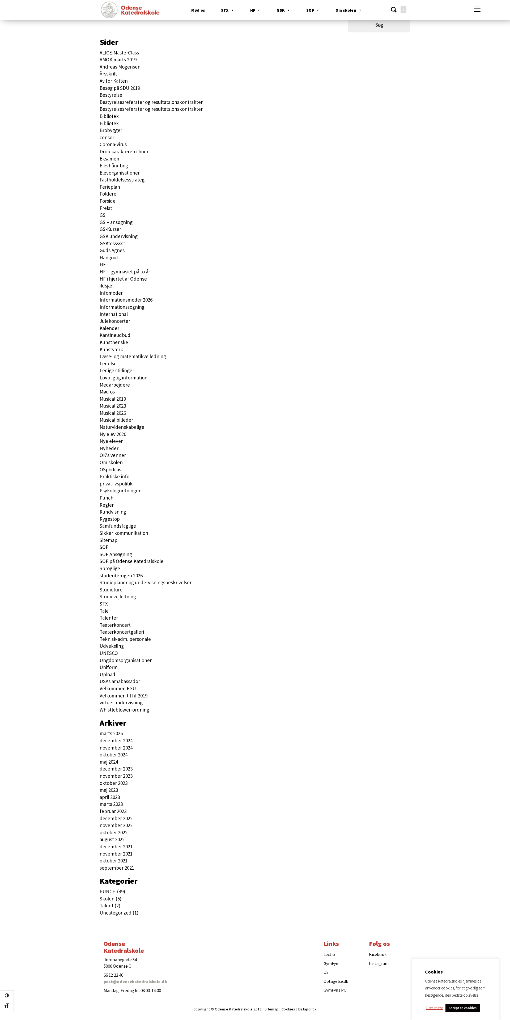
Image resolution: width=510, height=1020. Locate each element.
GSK (281, 10)
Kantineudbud (115, 335)
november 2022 (116, 825)
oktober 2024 (114, 754)
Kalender (109, 328)
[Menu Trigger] (477, 8)
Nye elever (111, 441)
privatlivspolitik (116, 483)
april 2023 (110, 797)
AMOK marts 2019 (118, 59)
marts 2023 (111, 804)
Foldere (108, 194)
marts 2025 (111, 733)
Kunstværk (111, 349)
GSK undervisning (119, 236)
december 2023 (116, 768)
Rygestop (110, 519)
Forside (108, 201)
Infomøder (111, 293)
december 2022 (116, 818)
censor (107, 137)
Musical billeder (116, 420)
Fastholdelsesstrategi (123, 179)
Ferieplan (110, 187)
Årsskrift (108, 73)
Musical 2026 (113, 413)
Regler (107, 505)
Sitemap (108, 540)
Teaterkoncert (115, 625)
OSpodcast (111, 469)
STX (225, 10)
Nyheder (109, 448)
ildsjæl (106, 285)
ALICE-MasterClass (119, 52)
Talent (106, 905)
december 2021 (116, 846)
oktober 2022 (114, 832)
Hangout (109, 257)
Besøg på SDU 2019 (120, 88)
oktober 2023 (114, 783)
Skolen (107, 898)
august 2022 (112, 839)
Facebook (377, 954)
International (114, 314)
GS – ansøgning (116, 222)
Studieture (111, 589)
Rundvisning (113, 512)
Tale (104, 611)
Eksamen (109, 158)
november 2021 (116, 853)
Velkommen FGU (118, 688)
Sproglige (110, 568)
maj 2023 (109, 790)
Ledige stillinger (117, 370)
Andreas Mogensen (120, 67)
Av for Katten (114, 81)
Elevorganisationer (120, 173)
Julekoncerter (115, 321)
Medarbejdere (115, 385)
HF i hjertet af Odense (123, 279)
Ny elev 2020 (113, 434)
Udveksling (112, 646)
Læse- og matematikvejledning (133, 356)
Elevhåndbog (114, 165)
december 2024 (116, 740)
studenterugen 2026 (121, 575)
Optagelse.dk (336, 981)
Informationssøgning (122, 307)
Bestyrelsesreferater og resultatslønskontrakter (151, 102)
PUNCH (108, 891)
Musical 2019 (113, 399)
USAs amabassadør (120, 681)
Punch (106, 497)
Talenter (109, 618)
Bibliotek (109, 116)
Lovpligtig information (123, 377)
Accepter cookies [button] (463, 1008)
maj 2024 (109, 762)
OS (326, 972)
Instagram (379, 963)
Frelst (106, 208)
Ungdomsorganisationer (126, 660)
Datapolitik (307, 1009)
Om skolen (345, 10)
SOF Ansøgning (116, 554)
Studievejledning (118, 596)
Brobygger (111, 130)
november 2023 (116, 776)
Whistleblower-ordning (124, 709)
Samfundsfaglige (118, 526)
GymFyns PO (335, 990)
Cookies (288, 1009)
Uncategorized (115, 912)
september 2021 (117, 868)
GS (102, 215)
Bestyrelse (111, 95)
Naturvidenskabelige (122, 427)
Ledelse (108, 363)
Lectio (329, 954)
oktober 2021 (114, 860)
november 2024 (116, 747)
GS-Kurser (110, 229)
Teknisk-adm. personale (125, 639)
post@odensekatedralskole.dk (135, 981)
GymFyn (331, 963)
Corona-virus (113, 144)
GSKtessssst (112, 243)
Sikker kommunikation (124, 533)
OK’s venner (113, 455)
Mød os (198, 10)
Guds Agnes (112, 250)
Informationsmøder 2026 (126, 300)
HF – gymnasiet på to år (125, 271)
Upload (107, 674)
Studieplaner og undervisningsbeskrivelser (146, 582)
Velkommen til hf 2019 (123, 695)
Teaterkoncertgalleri (122, 632)
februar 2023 (113, 811)
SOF (310, 10)
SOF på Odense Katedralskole (131, 561)
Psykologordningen (121, 490)
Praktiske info (114, 476)
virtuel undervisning (121, 702)
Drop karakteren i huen (125, 151)
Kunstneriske (114, 342)
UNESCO (109, 653)
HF (252, 10)
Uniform (109, 667)
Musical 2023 (113, 406)
